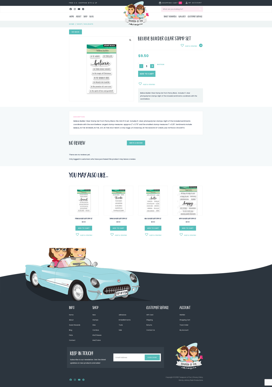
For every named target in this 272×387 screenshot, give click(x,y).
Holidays (88, 24)
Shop (79, 24)
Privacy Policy (198, 377)
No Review (77, 143)
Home (71, 24)
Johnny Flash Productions (193, 380)
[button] (70, 9)
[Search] (200, 9)
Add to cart (147, 73)
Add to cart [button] (84, 228)
